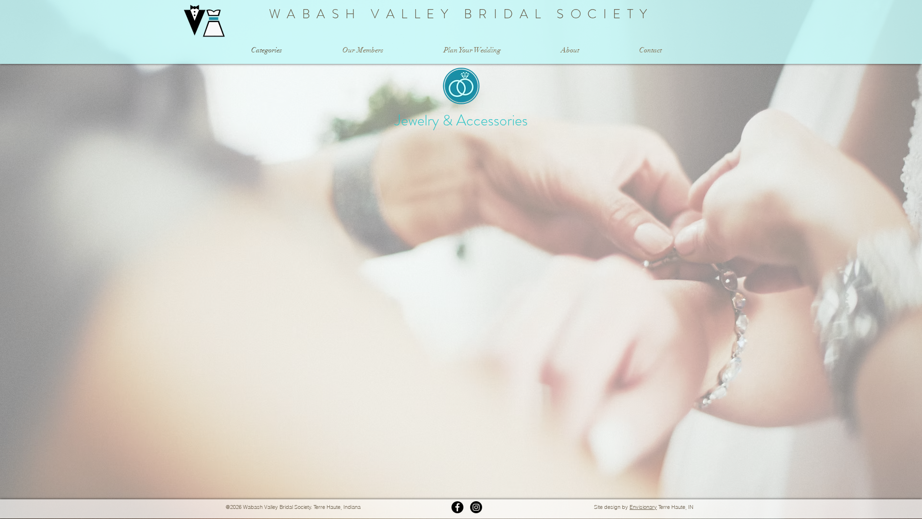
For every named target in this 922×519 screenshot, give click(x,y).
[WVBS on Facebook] (457, 507)
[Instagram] (476, 507)
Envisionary (643, 507)
